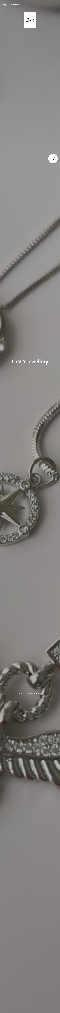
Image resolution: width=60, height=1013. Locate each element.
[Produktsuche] (53, 158)
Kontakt (15, 4)
